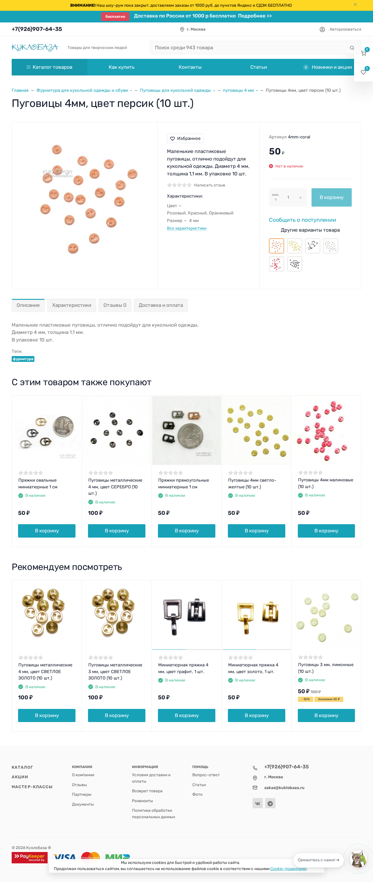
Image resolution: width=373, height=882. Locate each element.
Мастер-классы (32, 786)
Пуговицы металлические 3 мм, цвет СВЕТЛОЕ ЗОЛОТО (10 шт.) (115, 671)
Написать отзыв (209, 185)
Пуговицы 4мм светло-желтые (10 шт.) (252, 484)
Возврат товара (147, 790)
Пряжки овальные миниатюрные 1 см (37, 484)
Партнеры (82, 794)
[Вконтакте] (258, 803)
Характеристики (71, 305)
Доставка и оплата (161, 305)
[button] (363, 53)
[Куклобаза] (35, 47)
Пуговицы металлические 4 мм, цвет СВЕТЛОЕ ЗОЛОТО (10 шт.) (45, 671)
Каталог (22, 767)
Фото (197, 794)
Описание (28, 305)
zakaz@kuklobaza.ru (284, 787)
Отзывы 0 (114, 305)
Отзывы (79, 784)
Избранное (188, 138)
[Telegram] (270, 803)
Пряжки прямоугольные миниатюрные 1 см (183, 484)
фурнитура (23, 359)
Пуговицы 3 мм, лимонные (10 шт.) (325, 668)
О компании (83, 774)
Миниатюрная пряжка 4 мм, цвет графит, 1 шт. (183, 668)
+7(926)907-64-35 (37, 29)
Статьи (199, 784)
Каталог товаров (53, 67)
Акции (20, 776)
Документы (83, 804)
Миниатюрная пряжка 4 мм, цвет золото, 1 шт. (253, 668)
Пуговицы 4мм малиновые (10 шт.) (325, 483)
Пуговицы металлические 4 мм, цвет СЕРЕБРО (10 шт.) (115, 487)
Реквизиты (142, 800)
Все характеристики (186, 228)
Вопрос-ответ (206, 774)
